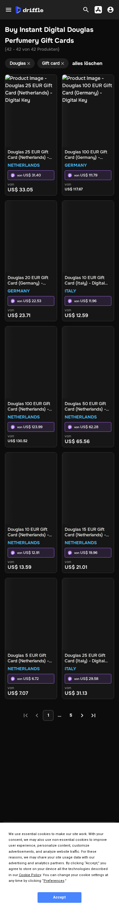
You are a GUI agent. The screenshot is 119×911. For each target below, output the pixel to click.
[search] (86, 9)
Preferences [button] (54, 881)
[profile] (110, 9)
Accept (59, 897)
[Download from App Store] (98, 9)
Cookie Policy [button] (30, 875)
